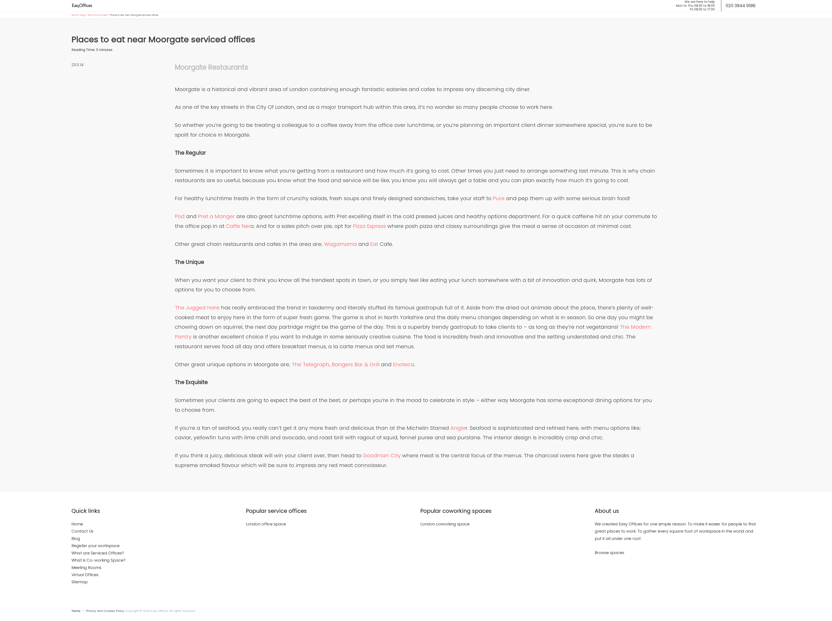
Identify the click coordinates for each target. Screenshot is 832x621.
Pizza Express (369, 226)
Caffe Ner (238, 226)
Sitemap (80, 582)
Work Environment (98, 15)
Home (75, 15)
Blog (82, 15)
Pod (180, 216)
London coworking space (445, 524)
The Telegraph (310, 364)
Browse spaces (609, 552)
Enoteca (403, 364)
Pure (499, 198)
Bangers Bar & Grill (356, 364)
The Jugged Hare (197, 307)
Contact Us (82, 531)
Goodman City (382, 455)
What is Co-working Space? (98, 560)
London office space (266, 524)
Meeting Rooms (86, 567)
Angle (457, 427)
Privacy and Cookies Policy (105, 611)
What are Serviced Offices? (98, 553)
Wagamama (340, 244)
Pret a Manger (216, 216)
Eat (374, 244)
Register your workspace (96, 545)
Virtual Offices (85, 574)
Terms (76, 611)
